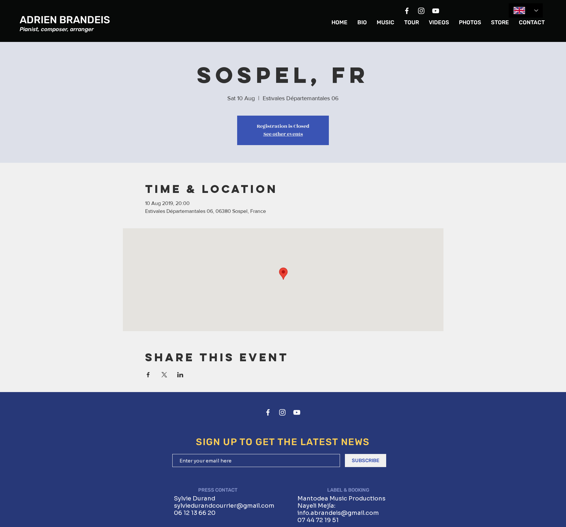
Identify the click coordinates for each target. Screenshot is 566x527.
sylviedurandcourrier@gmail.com (224, 505)
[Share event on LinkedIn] (180, 374)
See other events (283, 134)
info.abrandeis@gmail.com (338, 513)
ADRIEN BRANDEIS (65, 20)
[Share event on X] (164, 374)
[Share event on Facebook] (148, 374)
